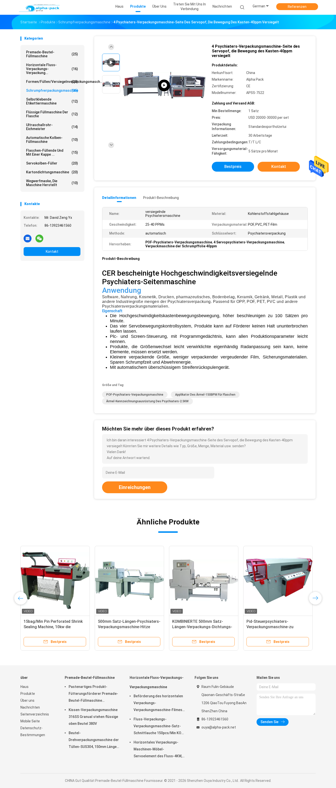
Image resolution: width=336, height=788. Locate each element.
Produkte (27, 694)
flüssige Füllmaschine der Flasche (52, 114)
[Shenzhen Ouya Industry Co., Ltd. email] (27, 238)
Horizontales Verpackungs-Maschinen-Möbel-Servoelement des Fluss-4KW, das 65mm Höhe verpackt (158, 749)
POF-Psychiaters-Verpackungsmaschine (134, 394)
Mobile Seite (30, 721)
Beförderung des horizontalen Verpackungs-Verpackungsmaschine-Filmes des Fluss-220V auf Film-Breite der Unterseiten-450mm (159, 703)
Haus (24, 687)
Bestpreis (233, 166)
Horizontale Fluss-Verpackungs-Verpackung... (52, 69)
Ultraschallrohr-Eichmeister (52, 127)
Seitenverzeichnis (34, 714)
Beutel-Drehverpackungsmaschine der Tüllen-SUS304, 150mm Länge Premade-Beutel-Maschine (94, 740)
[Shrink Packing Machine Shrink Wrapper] (164, 85)
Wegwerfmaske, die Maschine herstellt (52, 183)
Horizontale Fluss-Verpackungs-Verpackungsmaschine (156, 682)
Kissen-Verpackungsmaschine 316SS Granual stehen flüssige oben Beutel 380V (93, 717)
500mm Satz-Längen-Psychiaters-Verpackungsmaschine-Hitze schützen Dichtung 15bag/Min (129, 627)
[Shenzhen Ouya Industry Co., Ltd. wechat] (39, 238)
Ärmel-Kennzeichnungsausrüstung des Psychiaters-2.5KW (147, 401)
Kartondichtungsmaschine (52, 172)
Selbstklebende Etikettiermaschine (52, 101)
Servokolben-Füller (52, 163)
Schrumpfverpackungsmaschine (52, 90)
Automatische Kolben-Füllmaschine (52, 140)
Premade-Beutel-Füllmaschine (52, 54)
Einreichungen (135, 487)
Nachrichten (30, 707)
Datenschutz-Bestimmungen (32, 731)
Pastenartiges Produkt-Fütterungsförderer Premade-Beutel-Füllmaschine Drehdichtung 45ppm (93, 694)
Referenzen (297, 7)
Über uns (27, 700)
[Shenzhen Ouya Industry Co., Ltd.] (39, 7)
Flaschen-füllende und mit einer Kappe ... (52, 152)
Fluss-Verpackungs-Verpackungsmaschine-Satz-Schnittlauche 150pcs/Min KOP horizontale (158, 726)
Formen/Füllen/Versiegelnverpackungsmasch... (53, 82)
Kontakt (52, 251)
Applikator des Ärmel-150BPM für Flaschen (205, 394)
